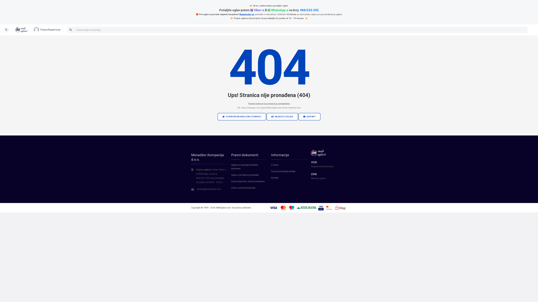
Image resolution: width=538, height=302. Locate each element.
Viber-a (259, 10)
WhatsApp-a (279, 10)
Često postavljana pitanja (283, 171)
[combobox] (300, 30)
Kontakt (275, 178)
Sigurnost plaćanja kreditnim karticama (244, 166)
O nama (274, 165)
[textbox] (300, 30)
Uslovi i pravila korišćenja (243, 188)
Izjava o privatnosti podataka (245, 175)
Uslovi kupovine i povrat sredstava (248, 181)
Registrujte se (247, 14)
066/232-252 (309, 10)
